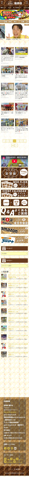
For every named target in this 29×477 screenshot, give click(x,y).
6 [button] (17, 42)
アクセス (9, 7)
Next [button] (27, 15)
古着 (8, 459)
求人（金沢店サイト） (17, 7)
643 (13, 145)
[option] (14, 32)
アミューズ (19, 462)
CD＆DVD (10, 462)
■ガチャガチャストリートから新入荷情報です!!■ (17, 276)
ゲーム (21, 459)
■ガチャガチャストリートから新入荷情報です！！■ (17, 284)
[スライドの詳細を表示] (14, 15)
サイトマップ (10, 469)
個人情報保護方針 (17, 469)
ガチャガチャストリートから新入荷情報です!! (18, 293)
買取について (3, 7)
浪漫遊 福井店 (13, 473)
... (13, 476)
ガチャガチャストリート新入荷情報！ (17, 302)
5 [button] (16, 42)
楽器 (14, 459)
